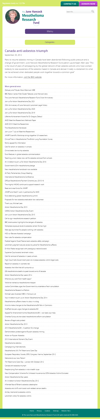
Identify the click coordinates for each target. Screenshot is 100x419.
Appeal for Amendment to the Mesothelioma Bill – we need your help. (30, 313)
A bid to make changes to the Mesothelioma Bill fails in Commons (28, 305)
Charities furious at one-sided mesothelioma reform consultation (28, 317)
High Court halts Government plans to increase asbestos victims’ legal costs (31, 260)
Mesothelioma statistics (13, 343)
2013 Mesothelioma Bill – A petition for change (22, 328)
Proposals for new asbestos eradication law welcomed (24, 200)
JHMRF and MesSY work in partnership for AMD (22, 192)
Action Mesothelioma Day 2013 (16, 324)
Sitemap (55, 411)
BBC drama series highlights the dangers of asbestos (24, 222)
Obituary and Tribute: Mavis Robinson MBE (20, 90)
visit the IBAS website (33, 77)
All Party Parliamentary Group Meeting (18, 173)
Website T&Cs (65, 411)
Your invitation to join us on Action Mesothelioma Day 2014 (26, 298)
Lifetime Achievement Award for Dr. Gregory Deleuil (23, 117)
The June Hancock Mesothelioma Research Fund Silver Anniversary (29, 98)
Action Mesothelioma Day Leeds (16, 377)
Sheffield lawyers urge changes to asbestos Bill (21, 309)
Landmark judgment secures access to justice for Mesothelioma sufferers (31, 245)
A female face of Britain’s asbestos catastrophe (21, 385)
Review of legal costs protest (15, 320)
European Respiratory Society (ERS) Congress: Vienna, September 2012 (30, 354)
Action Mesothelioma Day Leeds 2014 (18, 275)
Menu (50, 31)
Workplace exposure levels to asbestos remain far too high (25, 226)
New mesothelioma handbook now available (21, 169)
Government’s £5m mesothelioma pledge (20, 166)
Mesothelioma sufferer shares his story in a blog (22, 302)
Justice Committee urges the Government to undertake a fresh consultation (32, 286)
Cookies (47, 411)
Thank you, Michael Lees (13, 203)
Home (32, 411)
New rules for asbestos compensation (18, 237)
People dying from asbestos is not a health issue (22, 369)
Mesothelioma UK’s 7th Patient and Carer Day (21, 351)
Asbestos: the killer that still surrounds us (19, 268)
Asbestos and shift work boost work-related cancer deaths (25, 388)
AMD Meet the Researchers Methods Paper (20, 120)
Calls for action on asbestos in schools (18, 147)
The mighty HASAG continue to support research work (24, 185)
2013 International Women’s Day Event (19, 339)
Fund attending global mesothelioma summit (21, 196)
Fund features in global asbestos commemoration (22, 154)
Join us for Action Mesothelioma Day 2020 (20, 109)
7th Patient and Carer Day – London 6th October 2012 (24, 362)
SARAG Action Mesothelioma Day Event (19, 211)
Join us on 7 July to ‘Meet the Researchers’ (20, 132)
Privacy (39, 411)
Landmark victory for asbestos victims (18, 396)
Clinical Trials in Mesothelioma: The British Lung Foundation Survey (29, 139)
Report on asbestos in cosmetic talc (17, 264)
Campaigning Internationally (15, 347)
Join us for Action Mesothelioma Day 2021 (20, 101)
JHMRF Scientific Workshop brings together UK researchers (26, 135)
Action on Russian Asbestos (14, 336)
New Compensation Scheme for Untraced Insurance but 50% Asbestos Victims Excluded (36, 373)
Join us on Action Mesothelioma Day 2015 (20, 215)
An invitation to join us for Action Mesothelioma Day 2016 (25, 162)
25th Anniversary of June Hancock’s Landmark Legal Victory (26, 105)
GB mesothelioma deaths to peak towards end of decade (25, 271)
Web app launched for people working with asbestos (24, 230)
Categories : (50, 42)
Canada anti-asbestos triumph (15, 366)
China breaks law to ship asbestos (17, 151)
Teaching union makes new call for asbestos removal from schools (28, 158)
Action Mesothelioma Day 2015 (16, 207)
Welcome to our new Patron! (15, 358)
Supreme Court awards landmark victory (19, 252)
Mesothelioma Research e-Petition (17, 290)
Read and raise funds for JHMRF (16, 188)
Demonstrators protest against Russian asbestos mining (24, 332)
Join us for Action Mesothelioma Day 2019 (20, 113)
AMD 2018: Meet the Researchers (17, 124)
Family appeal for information (15, 143)
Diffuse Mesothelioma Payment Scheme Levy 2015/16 (24, 181)
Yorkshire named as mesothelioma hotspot (20, 283)
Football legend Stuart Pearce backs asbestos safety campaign (27, 241)
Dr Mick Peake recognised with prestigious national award (26, 249)
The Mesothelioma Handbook (15, 128)
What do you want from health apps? (18, 279)
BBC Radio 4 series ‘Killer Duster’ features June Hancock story (26, 94)
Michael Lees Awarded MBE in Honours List (20, 294)
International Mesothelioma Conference (19, 177)
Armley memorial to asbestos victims (18, 392)
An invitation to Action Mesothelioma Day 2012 (22, 381)
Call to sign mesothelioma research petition (20, 219)
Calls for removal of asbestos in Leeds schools (21, 256)
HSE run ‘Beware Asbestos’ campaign (18, 234)
